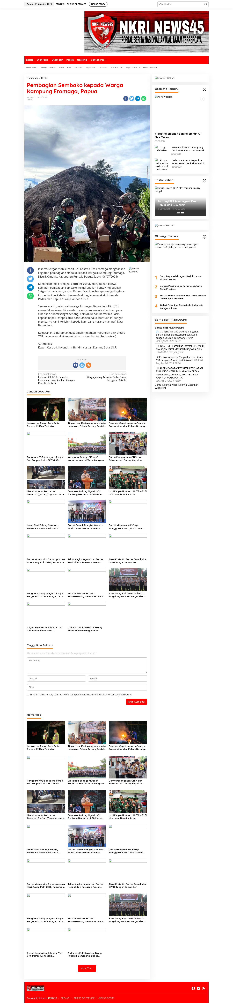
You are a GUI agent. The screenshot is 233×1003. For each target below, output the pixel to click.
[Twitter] (82, 365)
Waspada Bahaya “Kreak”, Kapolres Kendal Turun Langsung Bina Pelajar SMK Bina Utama (86, 459)
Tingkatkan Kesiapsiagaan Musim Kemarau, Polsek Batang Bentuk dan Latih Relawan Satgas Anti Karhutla (87, 425)
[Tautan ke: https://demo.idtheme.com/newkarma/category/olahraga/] (204, 237)
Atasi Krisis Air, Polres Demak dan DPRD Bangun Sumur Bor (128, 561)
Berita (29, 100)
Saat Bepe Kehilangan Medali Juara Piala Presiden (180, 278)
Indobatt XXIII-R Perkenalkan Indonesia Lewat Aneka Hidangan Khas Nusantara (56, 379)
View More (87, 968)
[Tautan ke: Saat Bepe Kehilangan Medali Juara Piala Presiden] (180, 257)
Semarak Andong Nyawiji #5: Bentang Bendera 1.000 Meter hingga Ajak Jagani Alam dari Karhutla (85, 493)
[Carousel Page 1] (178, 212)
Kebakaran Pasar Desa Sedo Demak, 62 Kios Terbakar (43, 424)
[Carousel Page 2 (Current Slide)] (182, 212)
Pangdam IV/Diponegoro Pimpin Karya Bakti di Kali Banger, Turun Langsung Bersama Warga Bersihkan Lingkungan (45, 595)
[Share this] (125, 98)
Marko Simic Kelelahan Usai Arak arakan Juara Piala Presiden (183, 297)
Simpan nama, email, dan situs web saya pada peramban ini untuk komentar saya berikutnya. (81, 694)
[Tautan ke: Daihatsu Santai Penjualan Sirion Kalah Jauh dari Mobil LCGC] (162, 164)
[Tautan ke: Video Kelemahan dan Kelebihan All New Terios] (180, 112)
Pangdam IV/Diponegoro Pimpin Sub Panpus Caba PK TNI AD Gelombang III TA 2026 (45, 459)
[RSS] (88, 365)
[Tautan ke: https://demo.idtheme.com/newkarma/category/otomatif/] (204, 89)
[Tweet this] (131, 98)
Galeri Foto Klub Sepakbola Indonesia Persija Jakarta (181, 306)
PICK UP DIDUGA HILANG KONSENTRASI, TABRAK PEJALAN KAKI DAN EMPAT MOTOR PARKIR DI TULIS (87, 595)
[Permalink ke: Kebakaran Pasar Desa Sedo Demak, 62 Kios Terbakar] (46, 409)
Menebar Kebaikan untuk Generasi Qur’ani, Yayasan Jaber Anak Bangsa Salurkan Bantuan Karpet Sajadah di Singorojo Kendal (46, 493)
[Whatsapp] (143, 98)
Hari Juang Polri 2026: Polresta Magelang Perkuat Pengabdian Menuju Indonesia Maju (126, 595)
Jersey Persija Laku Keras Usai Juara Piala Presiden (181, 287)
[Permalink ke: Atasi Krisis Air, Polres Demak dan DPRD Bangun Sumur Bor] (128, 545)
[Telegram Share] (137, 98)
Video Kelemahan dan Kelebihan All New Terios (178, 135)
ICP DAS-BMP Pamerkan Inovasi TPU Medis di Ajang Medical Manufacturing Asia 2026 (180, 347)
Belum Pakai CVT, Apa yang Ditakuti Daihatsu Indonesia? (188, 149)
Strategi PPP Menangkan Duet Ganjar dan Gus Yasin (177, 203)
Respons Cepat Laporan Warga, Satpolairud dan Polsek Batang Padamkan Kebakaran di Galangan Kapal (127, 425)
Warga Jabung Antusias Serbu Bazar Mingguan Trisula (106, 377)
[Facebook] (75, 365)
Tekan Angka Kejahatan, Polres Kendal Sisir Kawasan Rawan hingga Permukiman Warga (85, 561)
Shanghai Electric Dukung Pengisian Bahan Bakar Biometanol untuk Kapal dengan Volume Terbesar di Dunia (177, 334)
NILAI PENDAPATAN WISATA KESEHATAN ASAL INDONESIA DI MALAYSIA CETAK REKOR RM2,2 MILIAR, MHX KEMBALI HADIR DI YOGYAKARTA (179, 373)
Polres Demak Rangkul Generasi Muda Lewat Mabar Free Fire (86, 527)
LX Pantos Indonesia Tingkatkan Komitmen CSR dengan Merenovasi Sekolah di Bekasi (179, 358)
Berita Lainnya (163, 384)
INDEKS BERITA (106, 998)
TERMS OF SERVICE (84, 998)
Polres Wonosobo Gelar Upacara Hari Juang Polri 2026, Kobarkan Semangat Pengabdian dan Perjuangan (46, 561)
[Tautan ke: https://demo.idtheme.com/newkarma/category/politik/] (204, 181)
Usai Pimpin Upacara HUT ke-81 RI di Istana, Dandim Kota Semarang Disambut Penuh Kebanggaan (128, 493)
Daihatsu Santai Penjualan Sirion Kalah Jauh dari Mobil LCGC (188, 162)
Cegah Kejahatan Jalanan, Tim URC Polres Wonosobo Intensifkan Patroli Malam (44, 629)
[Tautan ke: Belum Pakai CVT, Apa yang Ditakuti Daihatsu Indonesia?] (162, 148)
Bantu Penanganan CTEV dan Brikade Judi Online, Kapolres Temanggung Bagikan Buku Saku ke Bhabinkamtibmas (127, 459)
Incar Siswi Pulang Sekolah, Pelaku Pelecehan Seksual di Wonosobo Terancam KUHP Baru (45, 527)
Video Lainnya (179, 384)
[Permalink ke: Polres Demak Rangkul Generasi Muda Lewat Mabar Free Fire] (87, 511)
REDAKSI (65, 998)
